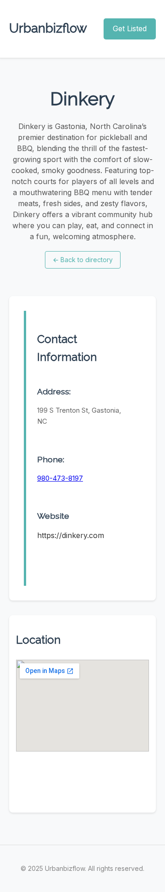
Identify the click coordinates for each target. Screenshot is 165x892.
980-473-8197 (60, 478)
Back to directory (83, 260)
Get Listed (130, 28)
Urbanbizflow (48, 28)
